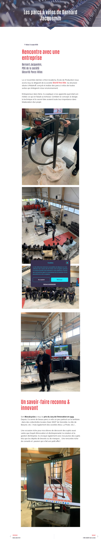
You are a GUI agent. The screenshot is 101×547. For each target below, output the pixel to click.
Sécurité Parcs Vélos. (60, 82)
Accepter (41, 280)
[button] (67, 263)
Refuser (59, 280)
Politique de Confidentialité (49, 284)
